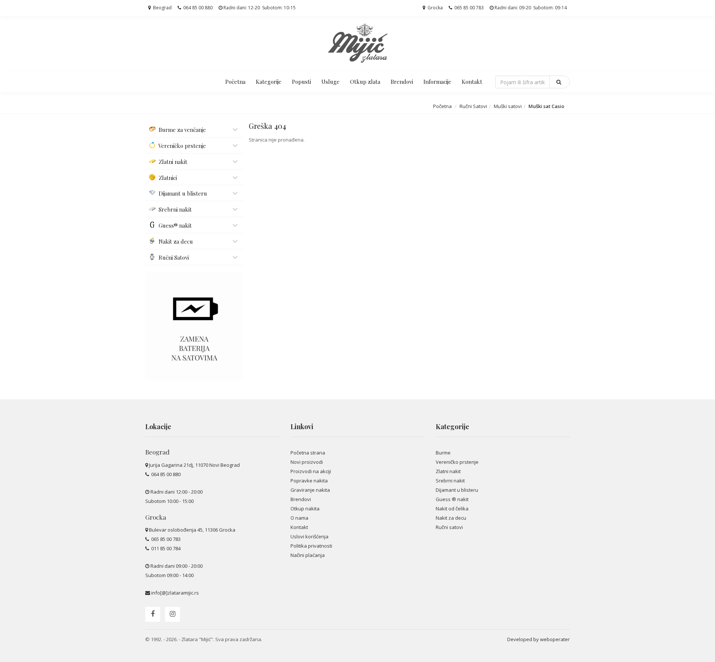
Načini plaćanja (307, 555)
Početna (235, 81)
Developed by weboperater (538, 639)
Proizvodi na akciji (310, 471)
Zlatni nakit (448, 471)
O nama (299, 517)
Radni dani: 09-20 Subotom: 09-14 (530, 7)
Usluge (330, 81)
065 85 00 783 (468, 7)
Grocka (434, 7)
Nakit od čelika (452, 508)
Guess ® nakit (452, 499)
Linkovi (301, 426)
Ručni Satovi (473, 106)
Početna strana (307, 452)
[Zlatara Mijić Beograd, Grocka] (357, 42)
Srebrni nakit (450, 480)
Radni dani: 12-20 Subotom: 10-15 (259, 7)
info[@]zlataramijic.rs (175, 592)
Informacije (437, 81)
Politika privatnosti (311, 545)
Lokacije (158, 426)
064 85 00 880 (197, 7)
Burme (443, 452)
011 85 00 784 (165, 548)
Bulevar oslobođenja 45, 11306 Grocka (192, 529)
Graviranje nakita (310, 490)
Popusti (301, 81)
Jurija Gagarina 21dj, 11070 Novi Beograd (194, 465)
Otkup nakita (305, 508)
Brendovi (402, 81)
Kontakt (472, 81)
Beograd (162, 7)
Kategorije (269, 81)
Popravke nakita (309, 480)
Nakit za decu (451, 517)
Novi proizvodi (306, 462)
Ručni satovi (449, 527)
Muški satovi (508, 106)
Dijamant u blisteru (457, 490)
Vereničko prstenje (457, 462)
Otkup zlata (365, 81)
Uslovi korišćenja (309, 536)
